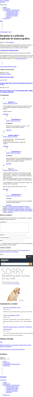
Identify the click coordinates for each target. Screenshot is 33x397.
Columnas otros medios (11, 15)
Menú (1, 21)
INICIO (5, 7)
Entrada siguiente (12, 66)
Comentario (3, 222)
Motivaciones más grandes (7, 77)
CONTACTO (6, 18)
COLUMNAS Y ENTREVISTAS (11, 10)
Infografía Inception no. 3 (21, 58)
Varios (9, 32)
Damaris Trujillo (12, 135)
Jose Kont (2, 2)
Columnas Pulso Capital (12, 11)
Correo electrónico (5, 237)
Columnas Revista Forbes (12, 13)
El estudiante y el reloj (15, 307)
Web (1, 240)
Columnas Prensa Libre (11, 14)
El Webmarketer (4, 32)
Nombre (2, 234)
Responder (5, 114)
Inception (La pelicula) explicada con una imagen (20, 209)
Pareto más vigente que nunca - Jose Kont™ (14, 326)
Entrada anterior (4, 66)
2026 (1, 342)
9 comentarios (10, 42)
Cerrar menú (3, 380)
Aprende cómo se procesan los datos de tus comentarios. (15, 251)
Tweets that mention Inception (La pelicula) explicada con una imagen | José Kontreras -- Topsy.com (16, 207)
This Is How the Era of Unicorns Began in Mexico (12, 349)
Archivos (2, 357)
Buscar (1, 254)
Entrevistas (8, 17)
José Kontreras (15, 119)
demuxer (10, 102)
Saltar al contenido (4, 0)
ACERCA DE (6, 8)
